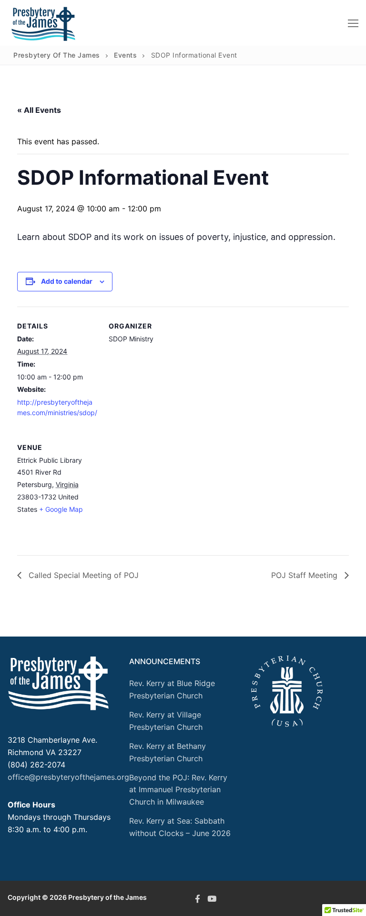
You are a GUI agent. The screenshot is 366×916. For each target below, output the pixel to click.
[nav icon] (353, 23)
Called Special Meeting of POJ (82, 575)
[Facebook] (197, 898)
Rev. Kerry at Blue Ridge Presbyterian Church (172, 689)
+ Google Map (61, 509)
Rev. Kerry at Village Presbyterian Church (166, 721)
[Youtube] (211, 898)
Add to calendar (66, 281)
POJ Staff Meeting (305, 575)
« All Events (39, 110)
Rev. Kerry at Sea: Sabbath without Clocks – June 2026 (180, 827)
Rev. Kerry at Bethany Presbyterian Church (167, 752)
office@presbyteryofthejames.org (68, 777)
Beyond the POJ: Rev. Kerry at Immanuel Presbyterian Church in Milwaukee (178, 790)
